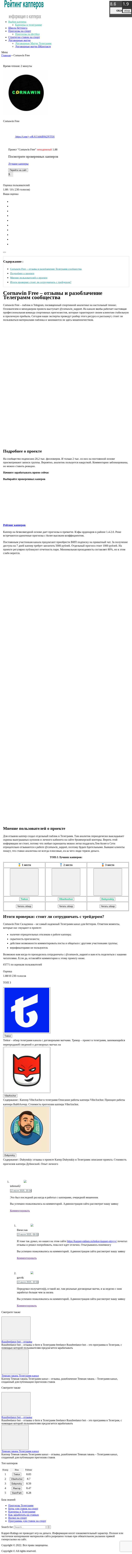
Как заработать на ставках (23, 1514)
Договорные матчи (19, 40)
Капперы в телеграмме (28, 24)
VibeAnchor (66, 899)
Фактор (16, 1488)
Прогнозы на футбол (27, 34)
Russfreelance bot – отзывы (16, 1341)
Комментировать (20, 1210)
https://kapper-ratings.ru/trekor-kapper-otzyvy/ (92, 1241)
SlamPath (17, 1493)
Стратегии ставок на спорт (24, 37)
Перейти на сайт (18, 170)
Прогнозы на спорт (19, 31)
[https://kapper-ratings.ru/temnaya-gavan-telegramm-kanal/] (15, 1361)
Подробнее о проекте (22, 273)
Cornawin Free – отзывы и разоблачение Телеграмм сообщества (46, 268)
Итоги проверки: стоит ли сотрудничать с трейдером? (40, 282)
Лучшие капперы (18, 163)
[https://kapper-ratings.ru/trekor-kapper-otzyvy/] (24, 882)
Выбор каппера (17, 21)
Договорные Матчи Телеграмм (33, 43)
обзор (120, 10)
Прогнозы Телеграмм (20, 1505)
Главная (6, 55)
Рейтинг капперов (14, 525)
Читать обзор (24, 906)
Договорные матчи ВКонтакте (33, 46)
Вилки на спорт (17, 1517)
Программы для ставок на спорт (27, 1520)
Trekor (24, 899)
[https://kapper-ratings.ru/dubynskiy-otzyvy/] (108, 882)
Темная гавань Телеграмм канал (20, 1375)
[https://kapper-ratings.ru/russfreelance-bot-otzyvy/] (16, 1328)
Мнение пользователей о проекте (28, 277)
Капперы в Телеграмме (21, 1511)
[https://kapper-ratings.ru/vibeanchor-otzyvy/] (66, 882)
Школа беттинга (17, 27)
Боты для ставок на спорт (23, 1508)
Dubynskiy (107, 899)
